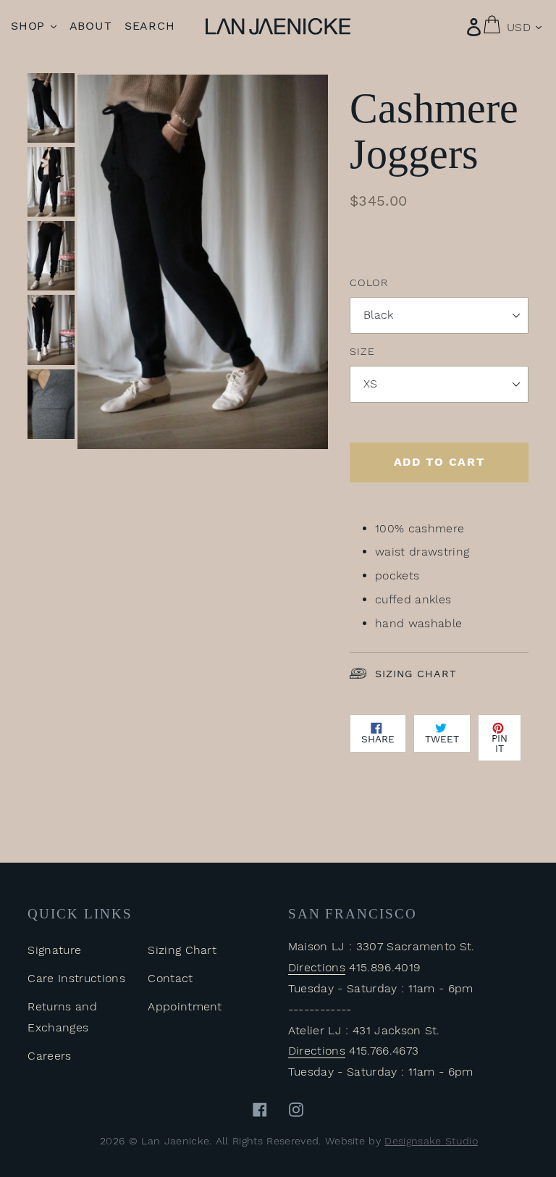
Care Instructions (76, 978)
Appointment (185, 1006)
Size (362, 351)
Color (368, 282)
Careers (49, 1056)
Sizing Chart (415, 673)
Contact (170, 978)
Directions (316, 967)
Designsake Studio (430, 1141)
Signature (54, 950)
